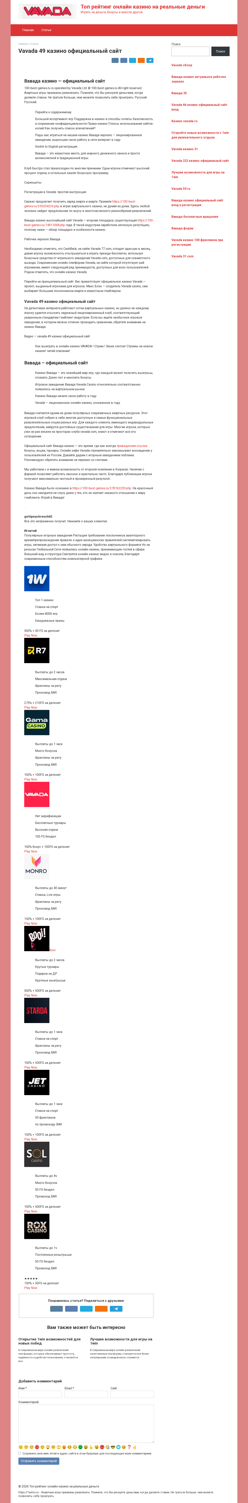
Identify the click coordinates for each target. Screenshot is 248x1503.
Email (69, 1388)
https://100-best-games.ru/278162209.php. (102, 488)
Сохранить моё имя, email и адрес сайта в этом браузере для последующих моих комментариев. (87, 1453)
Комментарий (28, 1402)
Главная (28, 30)
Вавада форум (182, 228)
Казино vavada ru (184, 121)
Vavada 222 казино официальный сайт (200, 161)
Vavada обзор (181, 65)
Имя (22, 1388)
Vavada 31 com (182, 256)
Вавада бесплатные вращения (194, 217)
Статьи (46, 30)
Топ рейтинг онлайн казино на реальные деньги (143, 6)
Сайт (114, 1388)
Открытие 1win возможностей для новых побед (49, 1341)
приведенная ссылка (132, 446)
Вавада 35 (179, 93)
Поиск (176, 44)
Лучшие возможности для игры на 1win (121, 1341)
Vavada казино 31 (184, 149)
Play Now (30, 635)
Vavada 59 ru (180, 189)
